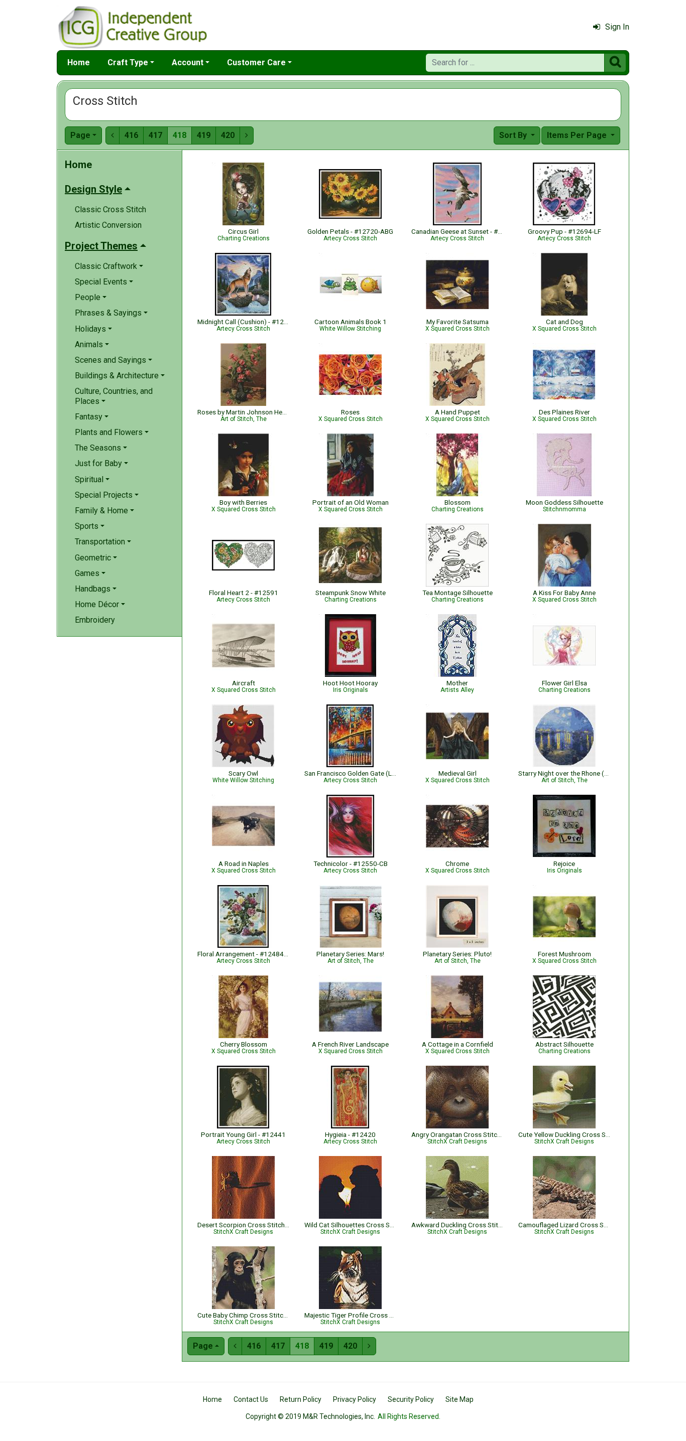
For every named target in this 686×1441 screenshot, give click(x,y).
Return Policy (300, 1399)
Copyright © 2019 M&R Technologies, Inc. (310, 1416)
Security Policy (411, 1399)
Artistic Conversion (108, 225)
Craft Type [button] (127, 62)
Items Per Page (578, 135)
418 (179, 135)
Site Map (459, 1399)
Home (78, 62)
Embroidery (95, 620)
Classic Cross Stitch (110, 209)
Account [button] (187, 62)
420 (228, 135)
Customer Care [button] (256, 62)
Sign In (617, 27)
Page (80, 135)
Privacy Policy (354, 1399)
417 (155, 135)
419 (203, 135)
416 (131, 135)
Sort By (514, 135)
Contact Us (251, 1399)
